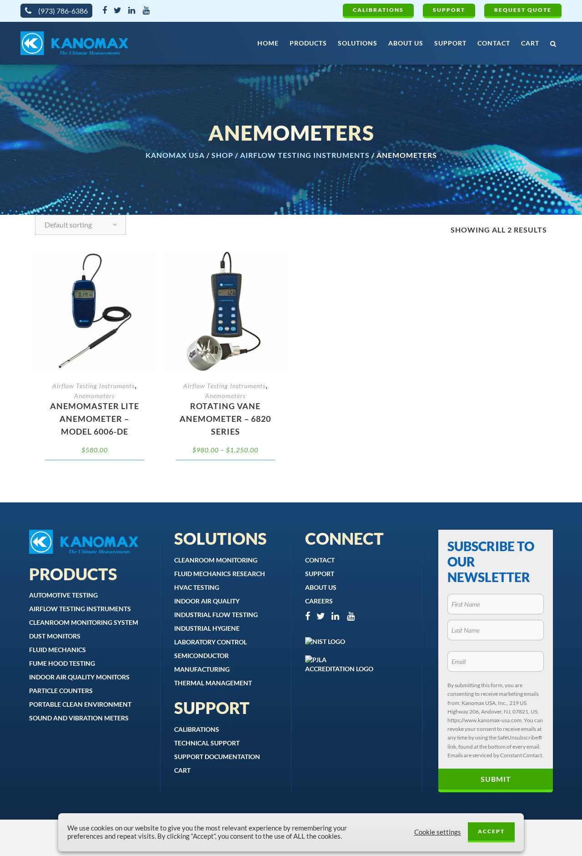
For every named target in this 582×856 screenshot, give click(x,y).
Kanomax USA (175, 155)
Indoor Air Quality (207, 601)
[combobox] (80, 225)
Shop (222, 155)
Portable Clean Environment (80, 704)
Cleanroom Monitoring (215, 560)
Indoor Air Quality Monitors (79, 677)
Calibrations (378, 9)
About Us (320, 587)
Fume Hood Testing (62, 663)
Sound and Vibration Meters (79, 718)
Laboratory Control (210, 642)
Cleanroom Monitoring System (83, 622)
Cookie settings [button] (437, 832)
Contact (320, 560)
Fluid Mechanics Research (219, 573)
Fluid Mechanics (57, 649)
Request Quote (523, 9)
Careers (319, 601)
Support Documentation (217, 756)
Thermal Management (213, 683)
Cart (182, 770)
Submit (496, 779)
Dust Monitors (54, 636)
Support (449, 9)
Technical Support (207, 743)
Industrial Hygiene (207, 628)
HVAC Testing (196, 587)
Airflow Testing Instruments (305, 155)
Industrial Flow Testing (216, 614)
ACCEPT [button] (491, 831)
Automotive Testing (63, 595)
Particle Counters (61, 690)
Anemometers (94, 396)
